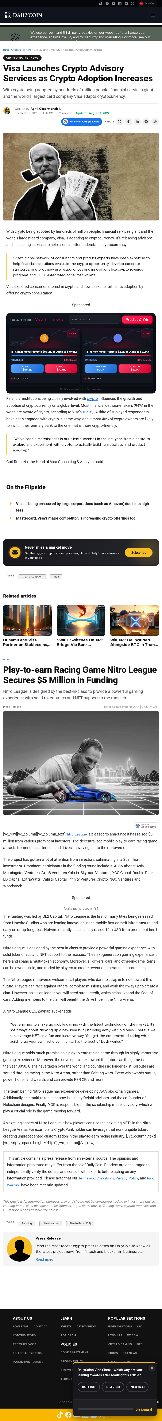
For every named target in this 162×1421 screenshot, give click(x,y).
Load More (81, 1283)
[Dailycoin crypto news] (23, 15)
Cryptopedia (87, 1326)
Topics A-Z (69, 1335)
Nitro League (51, 1223)
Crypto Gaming (120, 1344)
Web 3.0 (132, 1335)
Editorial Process (27, 1353)
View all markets (49, 319)
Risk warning (71, 1370)
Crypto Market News (21, 49)
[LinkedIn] (120, 3)
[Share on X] (119, 121)
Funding (27, 1223)
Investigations (120, 1326)
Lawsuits (115, 1335)
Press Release (12, 707)
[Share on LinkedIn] (137, 121)
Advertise (20, 1326)
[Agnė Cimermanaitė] (7, 110)
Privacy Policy (127, 1178)
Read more (44, 1259)
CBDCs (113, 1353)
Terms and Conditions (96, 1178)
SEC (139, 1326)
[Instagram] (126, 3)
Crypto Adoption (32, 576)
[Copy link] (155, 121)
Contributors (24, 1335)
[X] (132, 3)
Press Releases (24, 1344)
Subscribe (138, 552)
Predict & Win (137, 319)
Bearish (113, 1387)
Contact (40, 1326)
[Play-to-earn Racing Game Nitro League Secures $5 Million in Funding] (19, 1249)
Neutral (138, 1387)
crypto (92, 398)
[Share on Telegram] (146, 121)
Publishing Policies (28, 1362)
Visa (56, 576)
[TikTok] (101, 3)
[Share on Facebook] (128, 121)
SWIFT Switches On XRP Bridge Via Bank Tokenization (80, 645)
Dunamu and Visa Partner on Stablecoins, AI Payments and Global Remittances (26, 647)
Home (6, 49)
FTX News (130, 1353)
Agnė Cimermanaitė (45, 109)
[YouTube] (113, 3)
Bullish (88, 1387)
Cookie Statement (75, 1352)
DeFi (140, 1344)
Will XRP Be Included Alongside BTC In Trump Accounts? (133, 645)
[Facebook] (107, 3)
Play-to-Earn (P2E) (80, 1223)
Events (66, 1326)
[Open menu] (153, 15)
